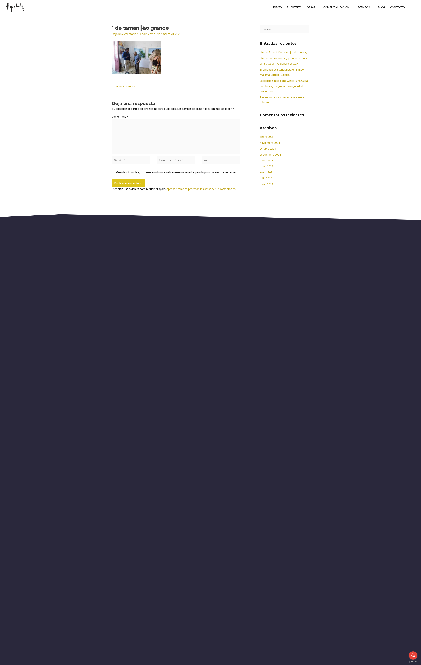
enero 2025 (267, 137)
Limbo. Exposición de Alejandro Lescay (283, 52)
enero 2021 (267, 172)
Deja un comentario (124, 34)
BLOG (381, 7)
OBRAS (311, 7)
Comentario (120, 116)
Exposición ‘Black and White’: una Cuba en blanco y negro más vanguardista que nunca (284, 86)
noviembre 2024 (270, 143)
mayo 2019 (266, 184)
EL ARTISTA (294, 7)
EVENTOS (364, 7)
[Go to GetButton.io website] (413, 662)
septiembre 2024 (270, 154)
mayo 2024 (266, 166)
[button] (411, 7)
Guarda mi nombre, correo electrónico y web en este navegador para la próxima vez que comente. (176, 172)
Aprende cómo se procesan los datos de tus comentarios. (201, 189)
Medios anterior (123, 86)
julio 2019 (266, 178)
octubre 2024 (268, 148)
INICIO (277, 7)
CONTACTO (397, 7)
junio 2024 (266, 160)
